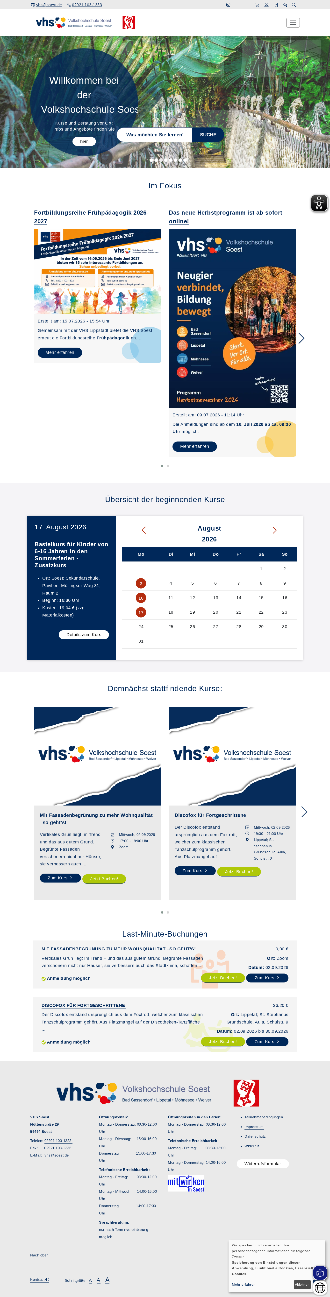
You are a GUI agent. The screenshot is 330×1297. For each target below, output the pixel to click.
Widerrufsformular (262, 1163)
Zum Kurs (58, 878)
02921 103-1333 (58, 1141)
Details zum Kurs (83, 634)
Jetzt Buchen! (104, 878)
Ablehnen (302, 1284)
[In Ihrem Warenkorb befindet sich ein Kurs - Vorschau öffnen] (257, 5)
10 (140, 598)
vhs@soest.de (56, 1155)
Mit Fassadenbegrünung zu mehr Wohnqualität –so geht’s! (119, 948)
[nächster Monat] (283, 530)
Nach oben (39, 1255)
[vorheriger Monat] (135, 530)
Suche (208, 134)
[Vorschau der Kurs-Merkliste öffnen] (276, 5)
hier (84, 141)
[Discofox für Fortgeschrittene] (232, 756)
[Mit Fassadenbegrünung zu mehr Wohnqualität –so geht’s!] (97, 756)
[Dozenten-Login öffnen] (285, 5)
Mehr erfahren (59, 352)
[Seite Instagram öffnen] (228, 5)
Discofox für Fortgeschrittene (84, 1005)
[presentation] (301, 338)
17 (140, 612)
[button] (266, 5)
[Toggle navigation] (293, 23)
